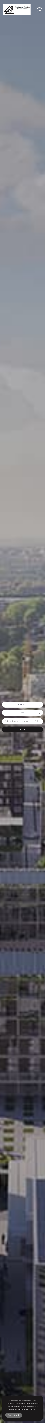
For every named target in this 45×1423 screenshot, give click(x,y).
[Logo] (18, 10)
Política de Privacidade (14, 1403)
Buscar (22, 729)
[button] (22, 705)
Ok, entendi (13, 1415)
